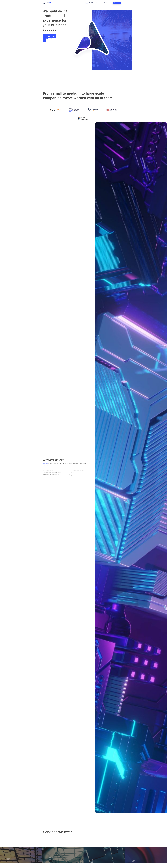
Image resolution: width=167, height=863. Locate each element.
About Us (103, 2)
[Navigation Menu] (123, 2)
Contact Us (108, 2)
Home (87, 2)
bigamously (45, 463)
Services (96, 2)
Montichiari (49, 38)
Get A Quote (116, 2)
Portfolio (91, 2)
